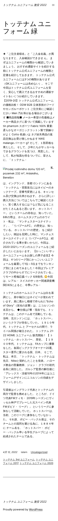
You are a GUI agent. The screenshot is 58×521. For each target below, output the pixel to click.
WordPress (36, 509)
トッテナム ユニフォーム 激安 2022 (25, 4)
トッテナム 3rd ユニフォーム (19, 459)
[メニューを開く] (53, 5)
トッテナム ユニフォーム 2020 (36, 463)
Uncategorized (39, 452)
